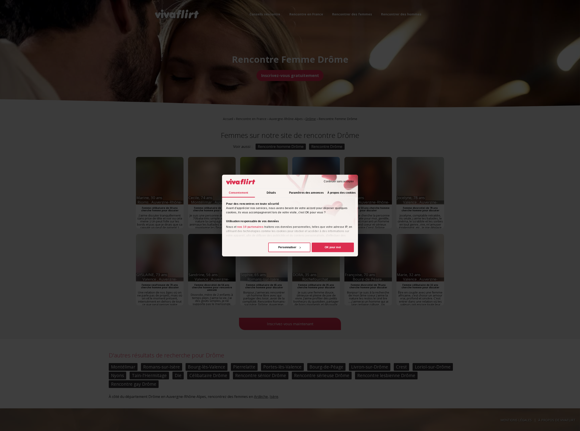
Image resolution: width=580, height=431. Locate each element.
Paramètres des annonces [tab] (306, 192)
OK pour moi (333, 247)
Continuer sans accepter (339, 181)
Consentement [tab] (238, 192)
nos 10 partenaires (250, 227)
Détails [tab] (271, 192)
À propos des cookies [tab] (341, 192)
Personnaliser (287, 247)
